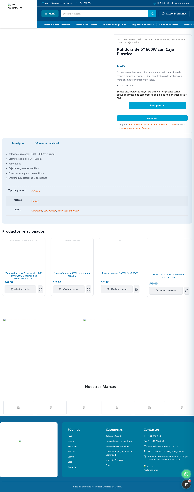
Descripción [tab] (18, 143)
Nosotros (72, 446)
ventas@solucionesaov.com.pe (163, 446)
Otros (108, 465)
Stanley (34, 201)
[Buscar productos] (152, 13)
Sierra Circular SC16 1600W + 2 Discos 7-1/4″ (169, 276)
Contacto (72, 466)
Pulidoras (146, 128)
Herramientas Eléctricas (57, 24)
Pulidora (35, 191)
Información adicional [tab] (47, 143)
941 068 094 (154, 436)
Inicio (119, 39)
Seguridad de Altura (143, 24)
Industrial (74, 210)
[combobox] (104, 13)
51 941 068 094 (156, 441)
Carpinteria (36, 210)
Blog (70, 461)
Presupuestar (157, 105)
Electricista (63, 210)
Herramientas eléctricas (129, 128)
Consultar (152, 118)
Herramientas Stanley (159, 39)
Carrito (71, 456)
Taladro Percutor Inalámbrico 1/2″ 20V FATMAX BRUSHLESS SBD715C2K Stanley (24, 276)
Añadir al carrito (22, 289)
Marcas (71, 451)
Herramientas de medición (119, 441)
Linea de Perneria (168, 24)
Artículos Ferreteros (86, 24)
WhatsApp (40, 289)
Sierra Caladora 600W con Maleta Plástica (72, 275)
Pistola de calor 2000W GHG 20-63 (120, 273)
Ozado (118, 486)
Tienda (71, 441)
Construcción (50, 210)
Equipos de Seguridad (114, 24)
